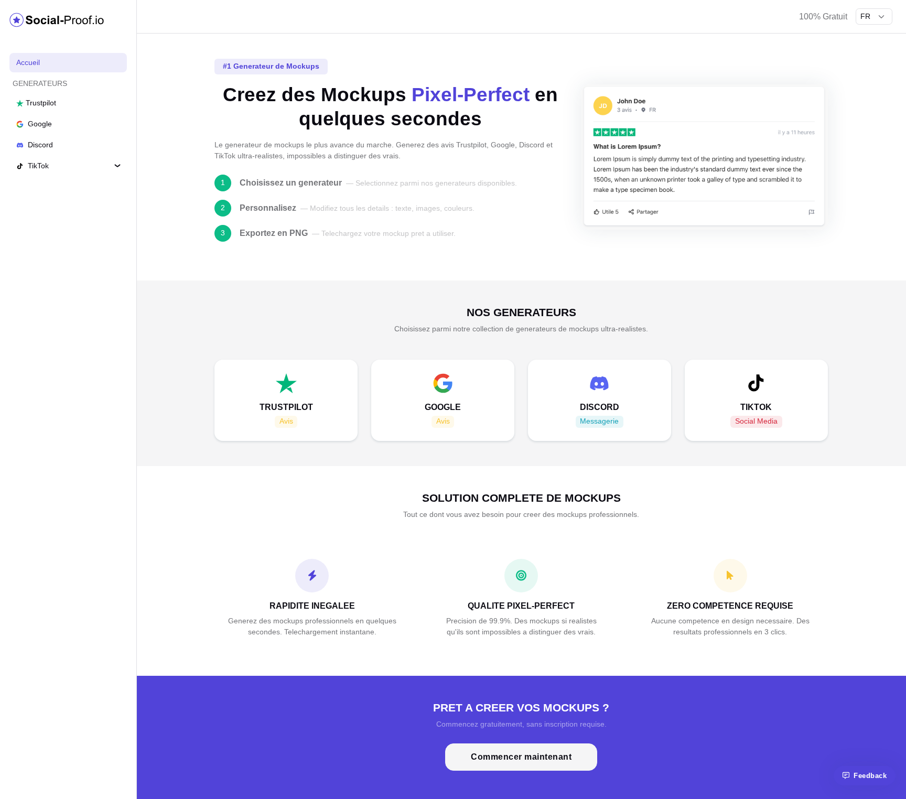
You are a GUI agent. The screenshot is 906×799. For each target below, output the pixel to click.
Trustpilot (40, 103)
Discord (39, 145)
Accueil (28, 62)
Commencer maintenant (521, 756)
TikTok (37, 165)
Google (39, 124)
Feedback (870, 776)
